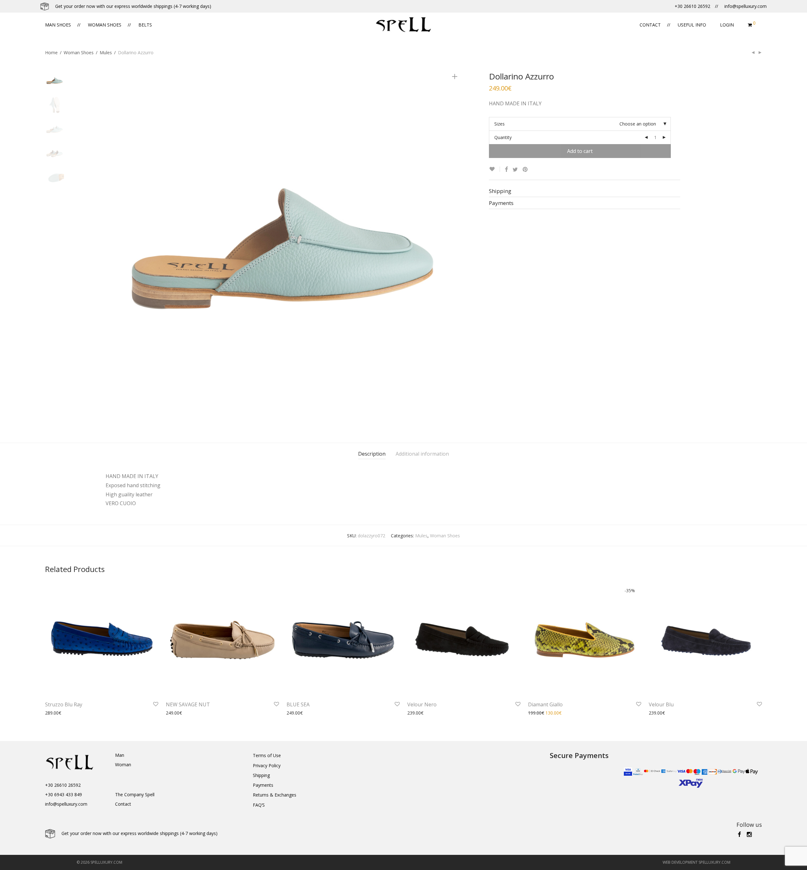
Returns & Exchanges (274, 795)
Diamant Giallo (545, 704)
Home (51, 52)
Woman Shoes (104, 25)
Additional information (422, 453)
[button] (8, 861)
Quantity (503, 137)
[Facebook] (739, 834)
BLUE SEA (298, 704)
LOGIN (727, 25)
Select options (56, 713)
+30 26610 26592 (63, 785)
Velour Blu (661, 704)
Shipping (261, 775)
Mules (106, 52)
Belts (145, 25)
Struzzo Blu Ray (63, 704)
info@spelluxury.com (66, 804)
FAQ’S (259, 805)
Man (119, 755)
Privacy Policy (267, 765)
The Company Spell (134, 794)
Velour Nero (422, 704)
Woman (123, 765)
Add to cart (580, 151)
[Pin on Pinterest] (525, 169)
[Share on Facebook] (506, 169)
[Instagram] (749, 834)
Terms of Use (267, 755)
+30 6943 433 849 (63, 794)
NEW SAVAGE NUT (188, 704)
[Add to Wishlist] (494, 169)
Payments (263, 785)
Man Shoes (58, 25)
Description (372, 453)
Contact (650, 25)
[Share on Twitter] (515, 169)
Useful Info (692, 25)
